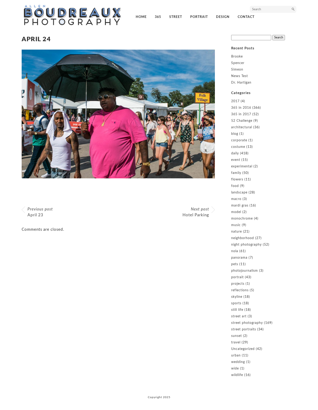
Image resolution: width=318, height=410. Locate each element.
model (236, 212)
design (223, 17)
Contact (246, 17)
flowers (237, 179)
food (235, 186)
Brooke (237, 56)
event (235, 160)
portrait (199, 17)
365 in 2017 (241, 114)
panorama (239, 257)
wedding (238, 362)
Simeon (237, 69)
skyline (236, 296)
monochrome (242, 218)
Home (141, 17)
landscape (239, 192)
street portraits (243, 329)
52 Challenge (241, 120)
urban (236, 355)
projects (237, 283)
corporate (239, 140)
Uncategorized (243, 349)
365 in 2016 (241, 107)
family (236, 173)
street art (239, 316)
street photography (247, 323)
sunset (236, 336)
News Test (239, 76)
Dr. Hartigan (241, 82)
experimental (241, 166)
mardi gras (239, 205)
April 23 (40, 212)
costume (238, 147)
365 (158, 17)
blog (234, 134)
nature (236, 231)
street (175, 17)
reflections (240, 290)
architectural (241, 127)
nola (234, 251)
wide (235, 368)
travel (235, 342)
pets (234, 264)
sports (236, 303)
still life (237, 310)
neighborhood (242, 238)
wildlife (237, 375)
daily (235, 153)
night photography (246, 244)
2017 (235, 101)
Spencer (237, 63)
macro (236, 199)
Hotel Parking (196, 212)
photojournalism (244, 270)
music (236, 225)
